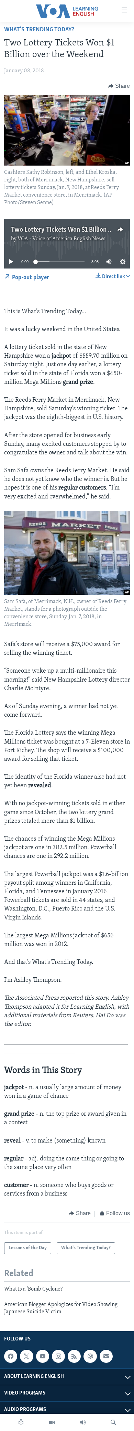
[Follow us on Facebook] (10, 1356)
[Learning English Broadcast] (82, 1422)
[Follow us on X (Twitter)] (26, 1356)
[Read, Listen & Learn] (21, 1422)
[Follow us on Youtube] (42, 1356)
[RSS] (74, 1356)
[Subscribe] (106, 1356)
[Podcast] (90, 1356)
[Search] (113, 1422)
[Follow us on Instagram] (58, 1356)
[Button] (119, 86)
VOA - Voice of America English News (61, 239)
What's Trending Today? (39, 30)
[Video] (52, 1422)
